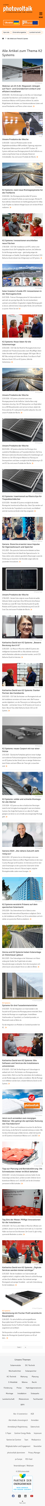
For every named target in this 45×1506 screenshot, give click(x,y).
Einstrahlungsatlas (19, 32)
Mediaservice (36, 1440)
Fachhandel (38, 1399)
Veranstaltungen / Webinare (24, 1466)
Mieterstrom (24, 1399)
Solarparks (35, 1393)
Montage (9, 1393)
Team (26, 1440)
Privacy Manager (34, 1453)
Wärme (25, 1382)
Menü (41, 17)
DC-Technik (30, 1365)
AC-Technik (11, 1377)
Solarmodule (15, 1365)
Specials (6, 32)
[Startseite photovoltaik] (17, 8)
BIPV (22, 1405)
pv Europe (18, 1459)
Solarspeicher (30, 1371)
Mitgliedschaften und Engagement (18, 1446)
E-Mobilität (12, 1382)
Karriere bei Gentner (14, 1440)
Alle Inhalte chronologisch (18, 1420)
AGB (32, 1414)
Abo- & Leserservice (20, 1414)
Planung (35, 1377)
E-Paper (8, 1433)
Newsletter (38, 1446)
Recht (34, 1382)
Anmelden (35, 1420)
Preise (19, 1388)
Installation (21, 1393)
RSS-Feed (28, 1459)
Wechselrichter (15, 1371)
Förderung (8, 1388)
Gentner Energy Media (22, 1433)
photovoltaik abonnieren (16, 1453)
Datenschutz (35, 1427)
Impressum (38, 1433)
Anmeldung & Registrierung (17, 1427)
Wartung (23, 1377)
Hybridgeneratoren (33, 1388)
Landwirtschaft (35, 32)
